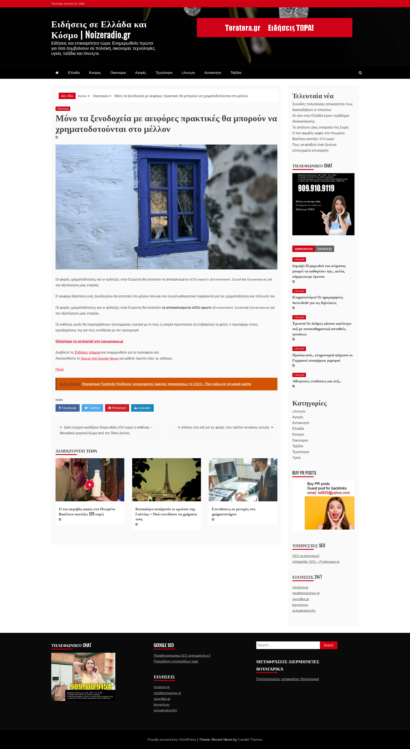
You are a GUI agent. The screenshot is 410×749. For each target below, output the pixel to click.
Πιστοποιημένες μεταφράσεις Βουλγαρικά (287, 679)
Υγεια (296, 457)
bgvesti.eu (300, 605)
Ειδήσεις (324, 248)
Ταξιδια (236, 72)
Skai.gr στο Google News (100, 358)
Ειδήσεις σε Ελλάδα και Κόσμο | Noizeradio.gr (99, 29)
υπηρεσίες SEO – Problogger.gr (316, 561)
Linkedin (144, 408)
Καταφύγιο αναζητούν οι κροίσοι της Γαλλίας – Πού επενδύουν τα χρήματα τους (166, 513)
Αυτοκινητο (212, 72)
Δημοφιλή (304, 248)
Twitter (94, 408)
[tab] (303, 249)
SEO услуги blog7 (306, 556)
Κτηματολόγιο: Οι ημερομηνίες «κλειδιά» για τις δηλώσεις (317, 299)
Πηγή (60, 369)
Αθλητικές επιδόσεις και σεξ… (316, 380)
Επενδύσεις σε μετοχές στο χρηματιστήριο (233, 511)
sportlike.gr (300, 599)
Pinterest (118, 408)
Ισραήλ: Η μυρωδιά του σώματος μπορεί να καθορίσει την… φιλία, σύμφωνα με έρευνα (319, 271)
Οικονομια (118, 72)
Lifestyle (188, 72)
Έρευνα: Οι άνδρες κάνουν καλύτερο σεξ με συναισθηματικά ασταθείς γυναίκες (321, 328)
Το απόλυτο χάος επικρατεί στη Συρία (320, 127)
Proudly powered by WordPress (172, 739)
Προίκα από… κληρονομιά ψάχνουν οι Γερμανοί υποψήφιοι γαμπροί (322, 357)
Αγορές (140, 72)
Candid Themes (250, 739)
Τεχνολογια (164, 72)
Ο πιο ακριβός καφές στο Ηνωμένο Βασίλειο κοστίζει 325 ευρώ (87, 511)
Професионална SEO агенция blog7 (182, 655)
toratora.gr (300, 587)
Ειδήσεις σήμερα (87, 352)
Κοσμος (95, 72)
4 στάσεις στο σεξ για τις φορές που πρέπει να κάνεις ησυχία (223, 427)
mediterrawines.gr (306, 593)
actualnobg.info (304, 610)
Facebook (68, 408)
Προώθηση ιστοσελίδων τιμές (176, 661)
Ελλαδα (74, 72)
